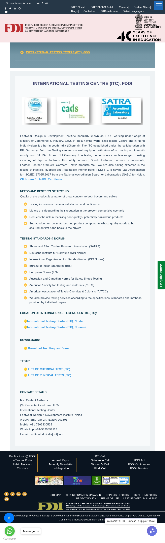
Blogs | (75, 11)
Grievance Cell (100, 460)
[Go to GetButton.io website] (9, 539)
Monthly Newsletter (61, 464)
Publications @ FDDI (22, 456)
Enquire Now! (161, 275)
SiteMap (56, 495)
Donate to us (111, 11)
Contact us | (90, 11)
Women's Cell (100, 464)
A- (38, 3)
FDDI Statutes (139, 468)
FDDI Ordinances (139, 464)
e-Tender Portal (22, 460)
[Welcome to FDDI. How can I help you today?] (152, 531)
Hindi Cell (100, 468)
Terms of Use (110, 498)
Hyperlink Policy (145, 495)
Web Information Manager (83, 495)
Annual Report (61, 460)
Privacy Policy (86, 498)
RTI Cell (100, 456)
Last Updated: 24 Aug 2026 (140, 498)
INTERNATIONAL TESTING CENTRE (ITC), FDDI (58, 52)
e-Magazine (61, 468)
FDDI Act (139, 460)
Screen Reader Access (18, 3)
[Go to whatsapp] (10, 531)
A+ (46, 3)
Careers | (124, 7)
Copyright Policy (117, 495)
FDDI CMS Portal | (104, 7)
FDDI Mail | (80, 7)
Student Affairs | (142, 7)
